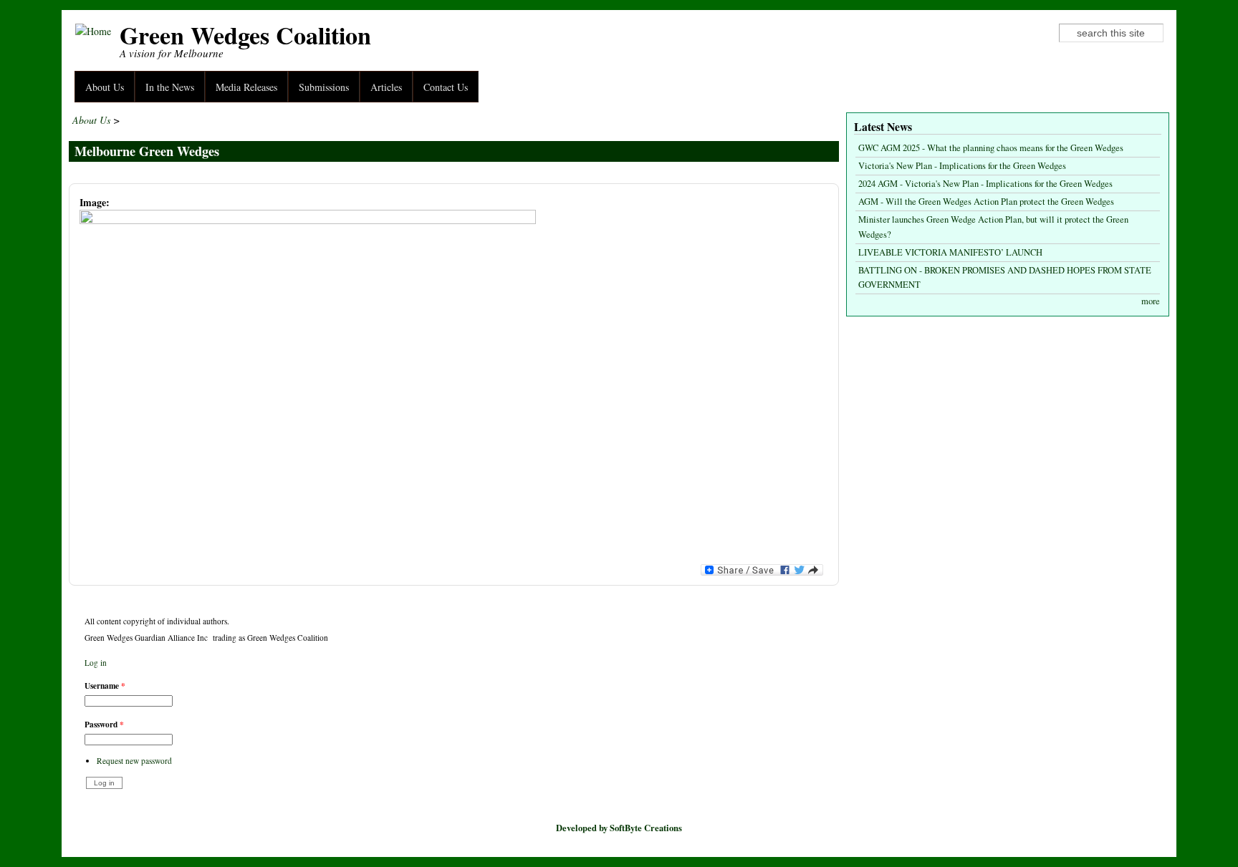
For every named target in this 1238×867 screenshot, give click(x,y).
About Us (104, 87)
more (1150, 301)
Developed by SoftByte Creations (619, 827)
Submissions (324, 87)
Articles (386, 87)
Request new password (134, 760)
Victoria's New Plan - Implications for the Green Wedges (962, 166)
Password (104, 724)
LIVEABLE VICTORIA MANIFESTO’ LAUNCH (950, 252)
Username (105, 685)
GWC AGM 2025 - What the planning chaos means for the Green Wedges (990, 148)
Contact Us (445, 87)
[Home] (93, 31)
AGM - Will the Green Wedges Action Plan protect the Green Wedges (986, 201)
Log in (96, 662)
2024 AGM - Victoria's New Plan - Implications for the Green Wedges (985, 184)
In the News (169, 87)
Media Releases (246, 87)
